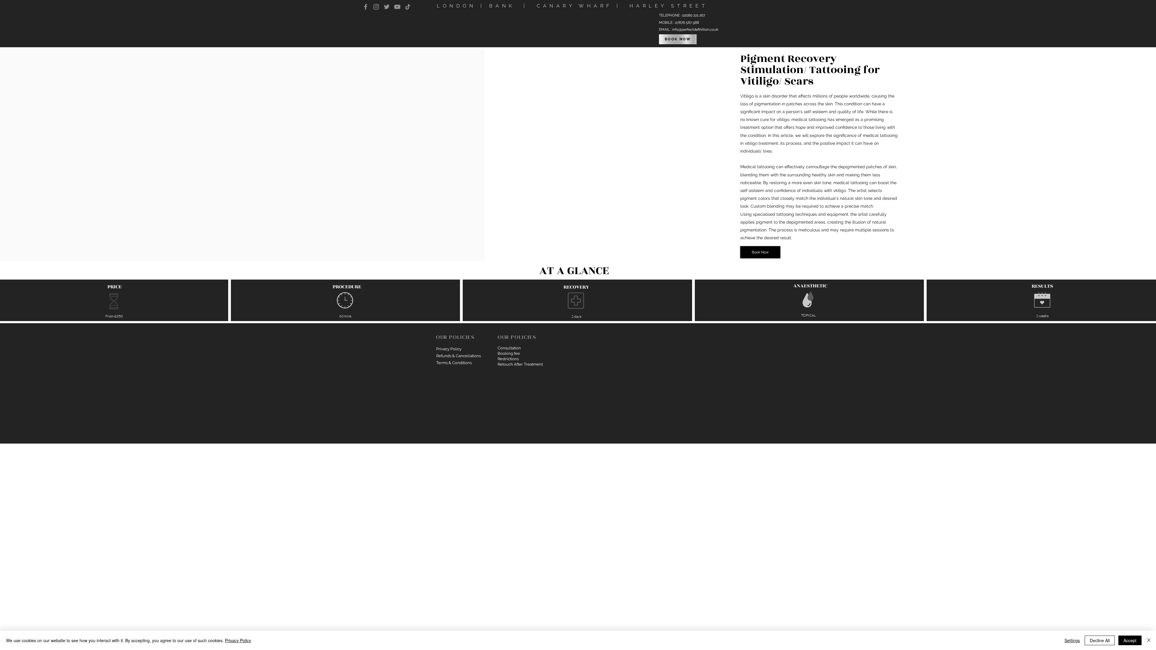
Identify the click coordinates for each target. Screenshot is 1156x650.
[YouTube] (397, 7)
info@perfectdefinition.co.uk (695, 29)
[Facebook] (365, 7)
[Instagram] (376, 7)
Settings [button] (1072, 640)
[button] (760, 252)
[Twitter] (386, 7)
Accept (1129, 640)
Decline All (1100, 640)
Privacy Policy (238, 640)
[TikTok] (408, 7)
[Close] (1148, 640)
